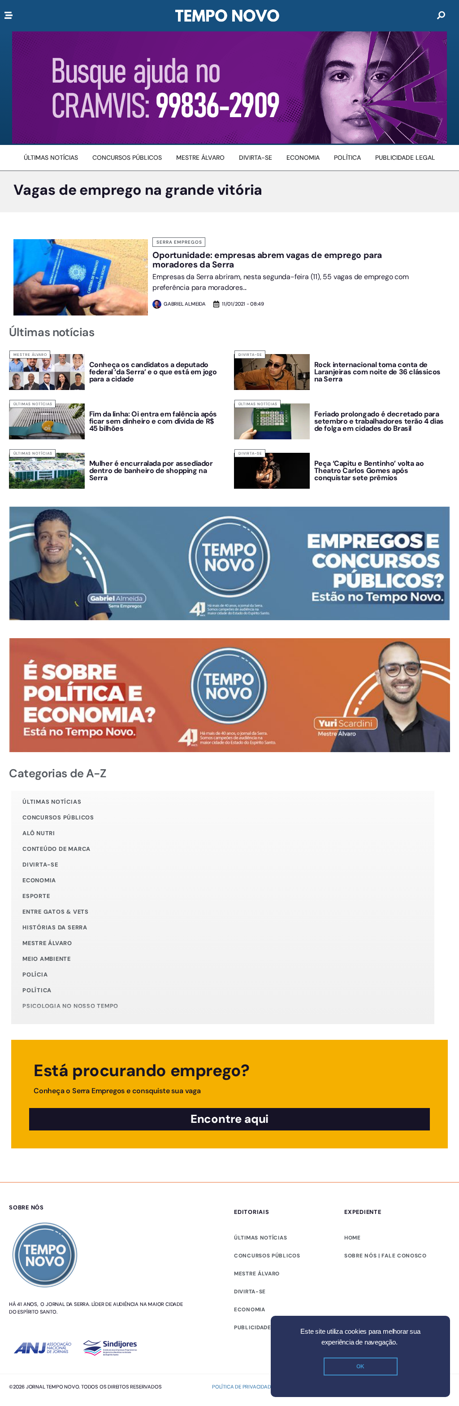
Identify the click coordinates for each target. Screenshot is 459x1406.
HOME (352, 1237)
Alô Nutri (38, 833)
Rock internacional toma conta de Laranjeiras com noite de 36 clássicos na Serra (377, 372)
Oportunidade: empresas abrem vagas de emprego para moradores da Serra (267, 260)
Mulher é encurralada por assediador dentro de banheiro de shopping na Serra (151, 470)
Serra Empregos (179, 242)
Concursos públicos (58, 817)
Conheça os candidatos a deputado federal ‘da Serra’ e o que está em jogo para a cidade (153, 372)
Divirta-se (250, 354)
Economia (39, 880)
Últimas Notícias (32, 404)
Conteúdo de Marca (56, 849)
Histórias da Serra (54, 927)
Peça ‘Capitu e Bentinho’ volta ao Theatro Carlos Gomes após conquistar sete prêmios (369, 470)
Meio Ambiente (46, 959)
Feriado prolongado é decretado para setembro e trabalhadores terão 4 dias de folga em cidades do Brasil (379, 421)
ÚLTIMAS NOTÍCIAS (260, 1237)
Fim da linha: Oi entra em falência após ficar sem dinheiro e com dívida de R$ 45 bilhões (153, 421)
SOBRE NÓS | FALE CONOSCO (385, 1255)
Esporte (36, 896)
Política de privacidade (242, 1387)
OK (360, 1366)
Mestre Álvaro (30, 354)
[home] (227, 15)
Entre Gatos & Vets (55, 911)
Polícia (35, 974)
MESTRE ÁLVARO (257, 1273)
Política (37, 990)
